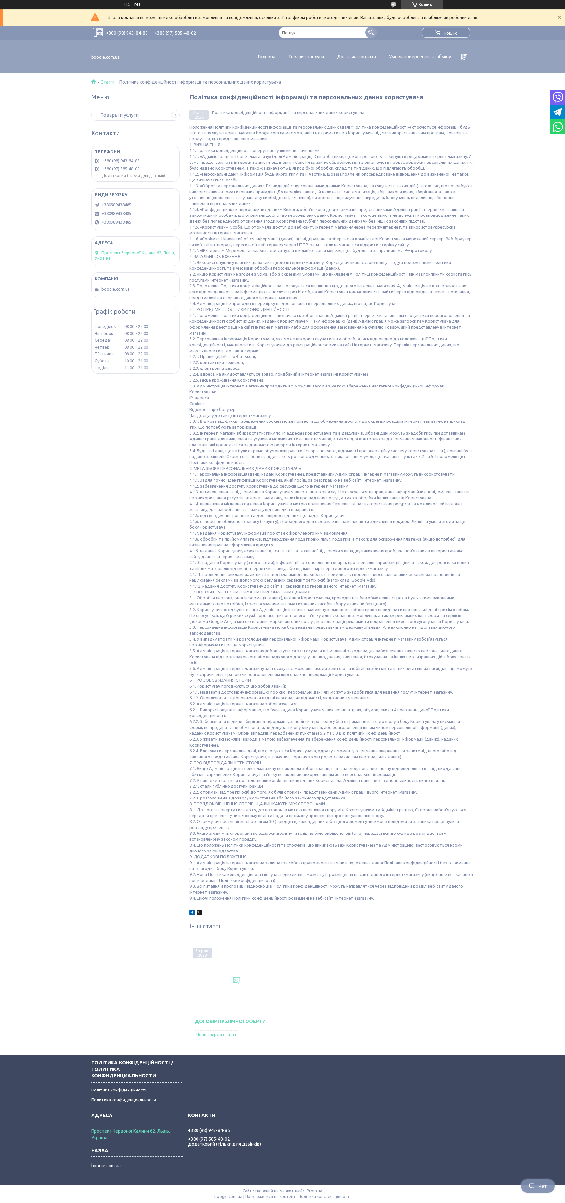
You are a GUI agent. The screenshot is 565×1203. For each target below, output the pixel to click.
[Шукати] (371, 32)
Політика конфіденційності (118, 1090)
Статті (107, 82)
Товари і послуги (306, 56)
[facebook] (192, 913)
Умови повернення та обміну (420, 56)
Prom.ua (314, 1191)
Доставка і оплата (356, 56)
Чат (543, 1186)
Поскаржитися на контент (270, 1196)
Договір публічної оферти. (231, 1021)
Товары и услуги (119, 115)
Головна (266, 56)
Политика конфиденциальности (123, 1099)
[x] (199, 913)
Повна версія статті (216, 1034)
